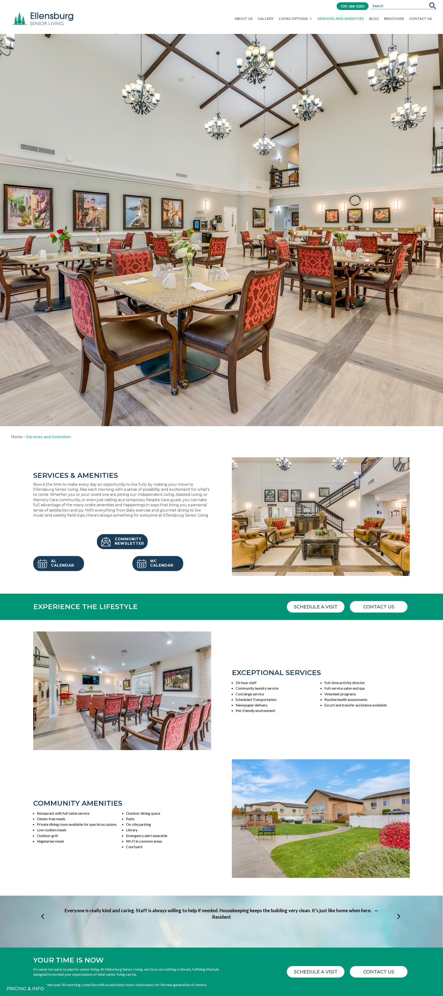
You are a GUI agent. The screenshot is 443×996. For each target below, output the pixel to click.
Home (16, 437)
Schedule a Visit (316, 607)
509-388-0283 (352, 6)
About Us (244, 19)
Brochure (394, 19)
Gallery (266, 19)
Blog (374, 19)
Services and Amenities (340, 19)
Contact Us (420, 19)
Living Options (293, 19)
